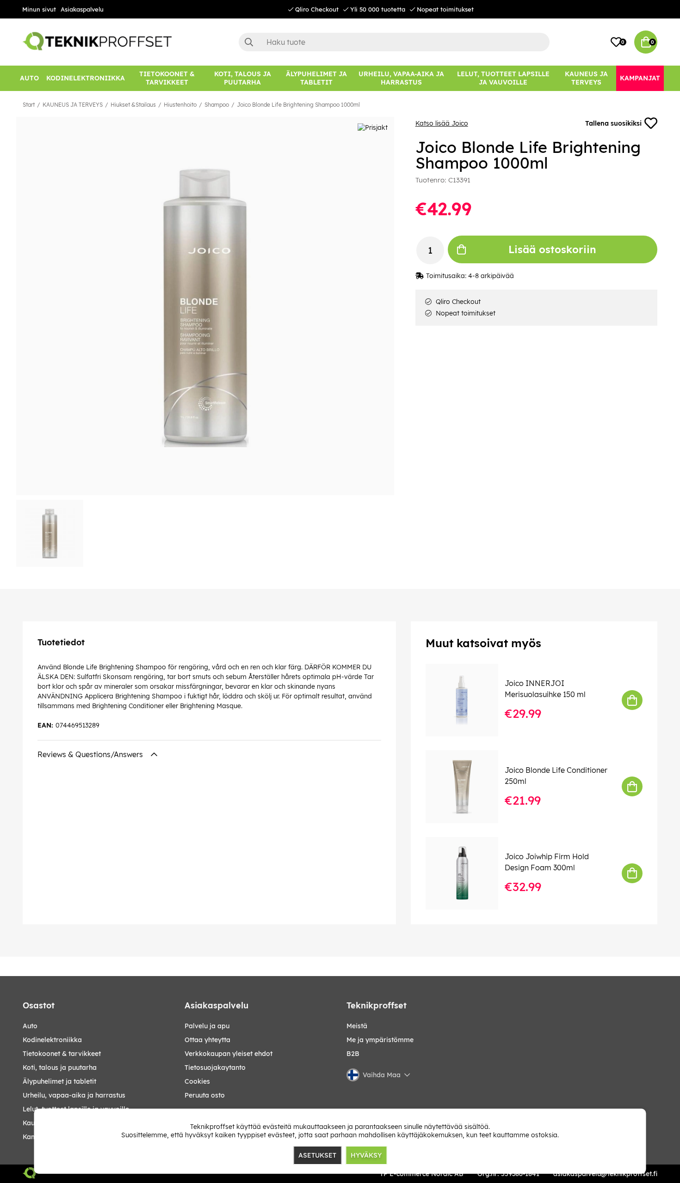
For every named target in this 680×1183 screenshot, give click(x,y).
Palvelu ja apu (207, 1026)
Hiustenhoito (180, 104)
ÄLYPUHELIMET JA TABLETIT (59, 1081)
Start (29, 104)
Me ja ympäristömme (380, 1040)
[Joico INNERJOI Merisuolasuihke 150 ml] (468, 700)
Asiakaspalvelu (82, 9)
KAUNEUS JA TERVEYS (73, 104)
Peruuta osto (205, 1095)
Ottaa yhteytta (207, 1040)
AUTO (30, 1026)
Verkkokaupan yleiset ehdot (228, 1054)
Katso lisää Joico (441, 123)
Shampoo (216, 104)
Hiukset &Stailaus (133, 104)
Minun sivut (39, 9)
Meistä (356, 1026)
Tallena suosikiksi (613, 123)
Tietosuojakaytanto (215, 1067)
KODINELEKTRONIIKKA (52, 1040)
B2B (352, 1054)
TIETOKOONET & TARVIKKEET (62, 1054)
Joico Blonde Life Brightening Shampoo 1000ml (298, 104)
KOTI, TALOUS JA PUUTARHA (60, 1067)
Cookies (197, 1081)
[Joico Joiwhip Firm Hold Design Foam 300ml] (468, 873)
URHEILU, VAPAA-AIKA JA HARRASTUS (74, 1095)
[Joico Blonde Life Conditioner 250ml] (468, 786)
